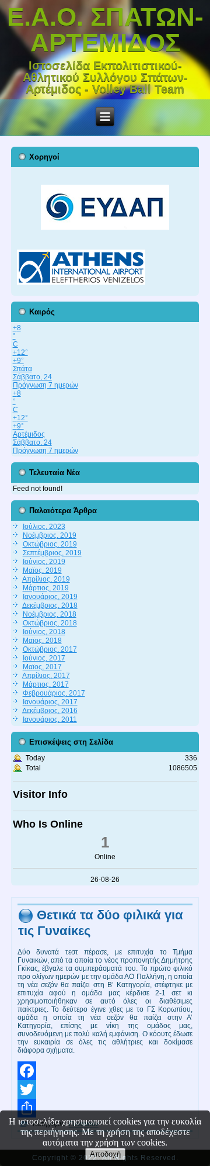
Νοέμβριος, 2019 (49, 535)
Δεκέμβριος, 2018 (50, 605)
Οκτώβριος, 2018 (50, 623)
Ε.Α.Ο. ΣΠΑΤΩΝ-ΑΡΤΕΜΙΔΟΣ (105, 29)
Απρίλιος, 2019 (46, 579)
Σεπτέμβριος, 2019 (52, 553)
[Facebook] (105, 1070)
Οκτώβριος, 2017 (50, 649)
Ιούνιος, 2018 (44, 632)
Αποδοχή (105, 1154)
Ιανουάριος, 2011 (50, 719)
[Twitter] (105, 1089)
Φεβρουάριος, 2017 (54, 693)
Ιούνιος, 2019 (44, 562)
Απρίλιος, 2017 (46, 676)
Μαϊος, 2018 (42, 640)
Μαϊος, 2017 (42, 667)
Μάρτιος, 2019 (46, 588)
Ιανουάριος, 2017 (50, 702)
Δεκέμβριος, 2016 (50, 711)
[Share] (105, 1108)
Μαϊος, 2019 (42, 570)
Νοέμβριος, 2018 (49, 614)
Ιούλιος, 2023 (44, 527)
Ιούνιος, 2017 (44, 658)
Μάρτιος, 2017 (46, 684)
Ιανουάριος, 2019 (50, 597)
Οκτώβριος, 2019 (50, 544)
